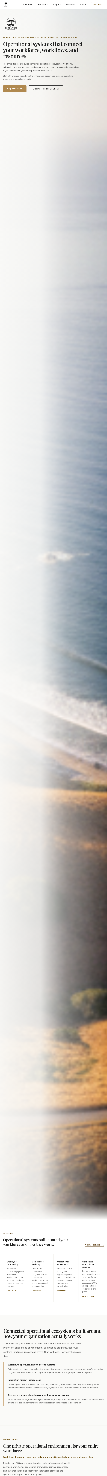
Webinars (70, 4)
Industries (42, 4)
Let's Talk (97, 4)
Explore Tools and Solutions (46, 89)
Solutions (27, 4)
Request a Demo (14, 89)
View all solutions (94, 1245)
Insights (57, 4)
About (83, 4)
